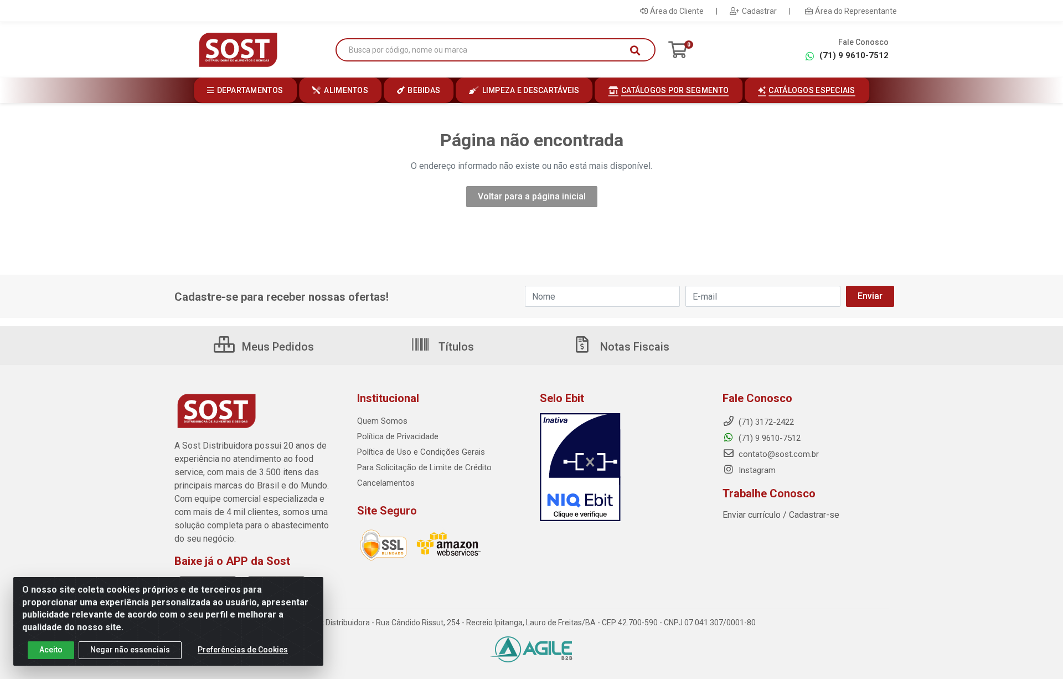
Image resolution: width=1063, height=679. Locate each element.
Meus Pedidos (276, 346)
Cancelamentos (386, 483)
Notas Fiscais (633, 346)
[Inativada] (623, 467)
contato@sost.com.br (777, 454)
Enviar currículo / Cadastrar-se (781, 515)
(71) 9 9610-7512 (854, 55)
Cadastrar (759, 11)
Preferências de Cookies (243, 649)
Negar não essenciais (130, 649)
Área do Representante (856, 11)
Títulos (455, 346)
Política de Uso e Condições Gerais (421, 452)
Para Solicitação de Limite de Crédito (424, 467)
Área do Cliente (677, 11)
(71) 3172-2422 (765, 422)
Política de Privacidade (397, 436)
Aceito (51, 649)
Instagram (756, 470)
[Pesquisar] (635, 50)
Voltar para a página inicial (532, 196)
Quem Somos (382, 421)
